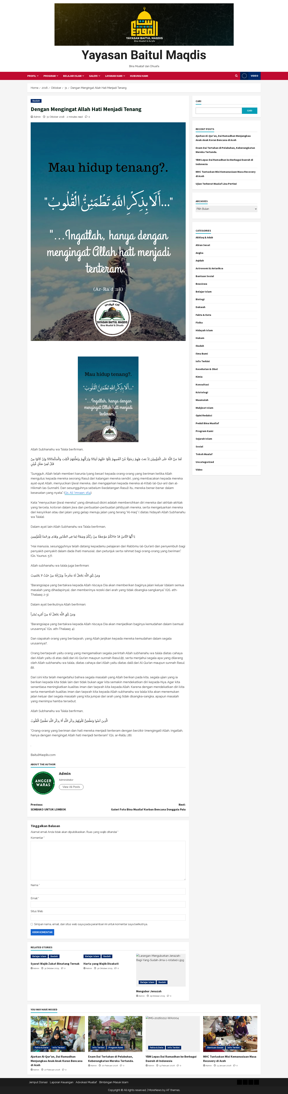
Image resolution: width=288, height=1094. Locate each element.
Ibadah (36, 101)
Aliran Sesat (203, 245)
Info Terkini (203, 361)
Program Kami (204, 431)
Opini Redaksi (204, 415)
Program (50, 75)
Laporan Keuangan (61, 1082)
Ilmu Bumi (202, 353)
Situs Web (37, 911)
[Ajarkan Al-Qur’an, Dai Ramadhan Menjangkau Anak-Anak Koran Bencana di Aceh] (58, 1034)
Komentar (37, 837)
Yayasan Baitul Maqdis (144, 55)
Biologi (200, 299)
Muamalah (202, 400)
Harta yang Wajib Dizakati (101, 964)
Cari (198, 101)
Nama (35, 885)
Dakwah (200, 307)
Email (35, 898)
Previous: (48, 807)
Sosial (199, 446)
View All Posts (71, 787)
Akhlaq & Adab (204, 237)
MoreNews (155, 1090)
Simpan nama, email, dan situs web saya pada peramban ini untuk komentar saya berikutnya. (91, 924)
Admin (37, 117)
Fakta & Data (203, 314)
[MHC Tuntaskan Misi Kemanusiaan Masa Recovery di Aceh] (230, 1034)
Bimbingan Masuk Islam (113, 1082)
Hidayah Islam (204, 330)
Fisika (199, 322)
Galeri (93, 75)
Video (254, 75)
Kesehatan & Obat (207, 369)
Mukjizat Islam (204, 407)
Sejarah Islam (204, 438)
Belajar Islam (72, 75)
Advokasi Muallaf (86, 1082)
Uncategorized (205, 462)
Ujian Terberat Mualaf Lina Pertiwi (216, 183)
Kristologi (202, 392)
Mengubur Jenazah (149, 991)
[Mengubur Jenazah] (161, 970)
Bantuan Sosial (205, 276)
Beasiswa (201, 283)
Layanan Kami (113, 75)
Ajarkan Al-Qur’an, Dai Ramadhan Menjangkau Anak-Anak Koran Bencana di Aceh (56, 1061)
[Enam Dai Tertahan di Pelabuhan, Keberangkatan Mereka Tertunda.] (115, 1034)
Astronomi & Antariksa (209, 268)
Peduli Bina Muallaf (207, 423)
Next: (148, 807)
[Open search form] (236, 75)
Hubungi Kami (139, 75)
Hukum (200, 338)
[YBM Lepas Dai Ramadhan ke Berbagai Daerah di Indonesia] (173, 1034)
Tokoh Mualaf (204, 454)
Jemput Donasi (38, 1082)
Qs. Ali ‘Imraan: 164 (78, 492)
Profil (31, 75)
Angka (199, 252)
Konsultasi (202, 384)
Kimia (199, 376)
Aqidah (200, 260)
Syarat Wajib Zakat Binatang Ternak (55, 964)
